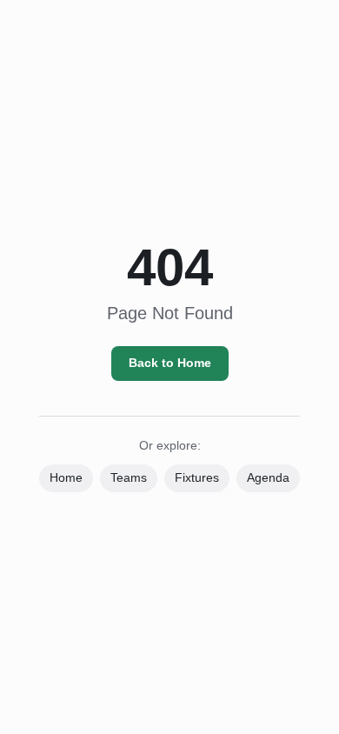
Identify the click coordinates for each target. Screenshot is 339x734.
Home (66, 477)
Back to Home (170, 363)
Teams (128, 477)
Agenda (268, 477)
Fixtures (197, 477)
